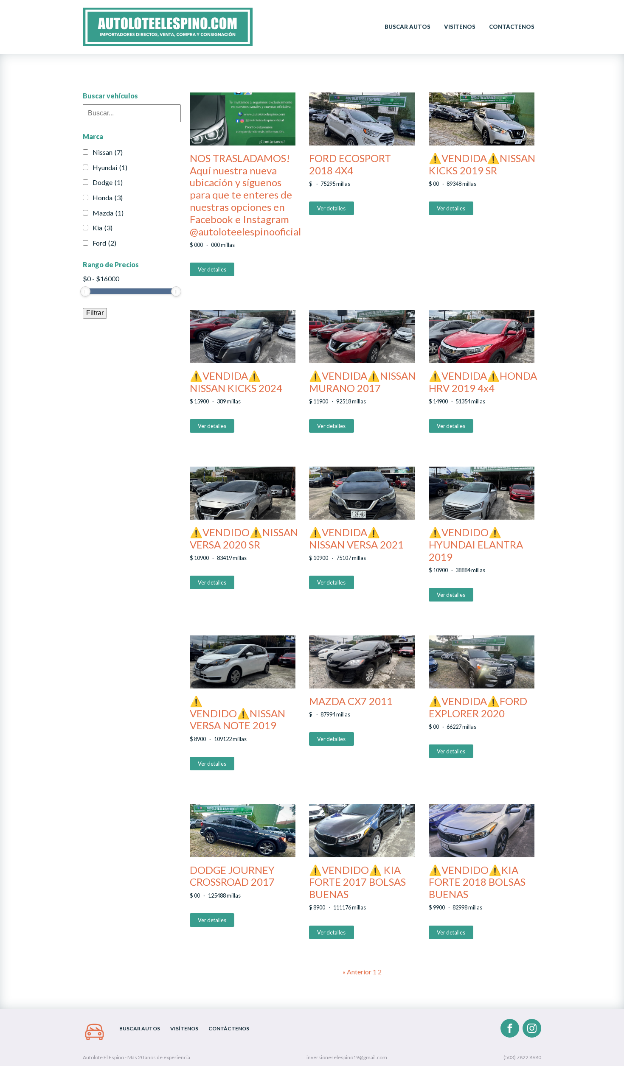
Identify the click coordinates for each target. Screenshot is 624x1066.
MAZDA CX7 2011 (351, 701)
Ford (104, 243)
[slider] (85, 291)
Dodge (108, 182)
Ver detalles (212, 269)
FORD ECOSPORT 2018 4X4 (350, 164)
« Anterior (357, 972)
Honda (108, 197)
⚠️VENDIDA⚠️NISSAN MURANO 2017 (362, 382)
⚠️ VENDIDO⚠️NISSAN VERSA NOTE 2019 (237, 713)
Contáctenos (511, 26)
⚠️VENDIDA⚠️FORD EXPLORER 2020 (478, 707)
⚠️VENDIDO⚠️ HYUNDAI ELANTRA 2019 (476, 544)
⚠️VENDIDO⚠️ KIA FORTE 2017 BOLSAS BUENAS (357, 882)
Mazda (108, 213)
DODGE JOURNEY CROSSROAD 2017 (232, 876)
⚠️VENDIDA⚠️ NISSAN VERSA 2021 (356, 538)
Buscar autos (407, 26)
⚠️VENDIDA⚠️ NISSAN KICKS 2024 (236, 382)
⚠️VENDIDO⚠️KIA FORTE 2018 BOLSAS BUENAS (477, 882)
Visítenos (459, 26)
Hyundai (110, 167)
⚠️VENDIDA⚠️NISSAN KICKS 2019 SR (482, 164)
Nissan (108, 152)
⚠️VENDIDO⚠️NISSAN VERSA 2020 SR (244, 538)
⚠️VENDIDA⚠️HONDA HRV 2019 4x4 (483, 382)
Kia (102, 228)
